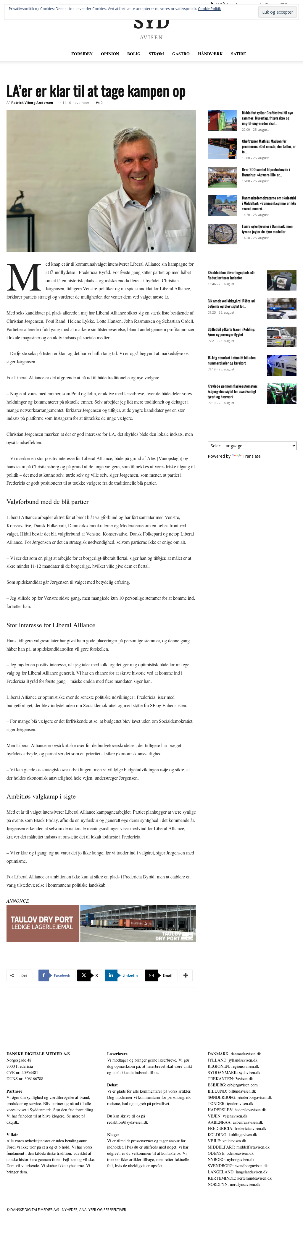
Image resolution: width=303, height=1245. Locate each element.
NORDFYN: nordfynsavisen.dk (234, 1184)
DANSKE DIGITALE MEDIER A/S (38, 1054)
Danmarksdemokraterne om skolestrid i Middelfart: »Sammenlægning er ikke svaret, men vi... (269, 203)
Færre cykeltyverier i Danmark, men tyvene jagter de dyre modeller (267, 229)
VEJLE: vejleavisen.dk (227, 1141)
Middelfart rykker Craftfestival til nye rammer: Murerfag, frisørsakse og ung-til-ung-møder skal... (267, 118)
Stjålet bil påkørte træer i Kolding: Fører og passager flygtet (231, 332)
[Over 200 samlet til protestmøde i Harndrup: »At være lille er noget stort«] (222, 177)
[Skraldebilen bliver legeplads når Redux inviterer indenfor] (281, 280)
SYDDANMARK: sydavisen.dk (234, 1072)
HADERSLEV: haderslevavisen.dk (237, 1109)
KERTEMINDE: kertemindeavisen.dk (240, 1178)
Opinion (110, 54)
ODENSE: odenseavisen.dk (231, 1153)
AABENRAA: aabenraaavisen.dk (235, 1122)
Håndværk (210, 54)
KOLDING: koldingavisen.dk (232, 1134)
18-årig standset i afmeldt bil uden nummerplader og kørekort (232, 360)
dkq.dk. (13, 1122)
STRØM (156, 54)
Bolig (134, 54)
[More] (186, 975)
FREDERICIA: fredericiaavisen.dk (237, 1128)
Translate (252, 456)
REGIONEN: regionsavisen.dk (233, 1066)
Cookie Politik (209, 8)
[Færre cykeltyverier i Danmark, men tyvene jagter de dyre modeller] (222, 234)
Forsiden (82, 54)
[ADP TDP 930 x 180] (101, 923)
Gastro (181, 54)
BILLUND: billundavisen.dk (232, 1091)
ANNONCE (18, 901)
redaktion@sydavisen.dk (127, 1122)
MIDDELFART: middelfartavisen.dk (239, 1147)
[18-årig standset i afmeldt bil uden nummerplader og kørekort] (281, 365)
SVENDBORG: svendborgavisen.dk (238, 1165)
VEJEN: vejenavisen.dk (227, 1116)
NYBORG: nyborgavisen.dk (231, 1159)
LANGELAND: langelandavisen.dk (237, 1172)
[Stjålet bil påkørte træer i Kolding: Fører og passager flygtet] (281, 337)
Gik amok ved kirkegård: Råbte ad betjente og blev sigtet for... (231, 303)
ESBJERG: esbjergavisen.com (233, 1085)
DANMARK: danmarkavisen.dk (234, 1054)
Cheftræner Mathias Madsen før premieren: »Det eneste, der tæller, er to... (269, 146)
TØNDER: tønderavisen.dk (230, 1103)
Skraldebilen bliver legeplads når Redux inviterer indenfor (231, 275)
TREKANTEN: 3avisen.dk (230, 1078)
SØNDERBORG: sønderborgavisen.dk (240, 1097)
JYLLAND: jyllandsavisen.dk (232, 1060)
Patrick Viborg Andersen (32, 102)
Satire (238, 54)
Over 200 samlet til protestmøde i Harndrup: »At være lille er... (266, 172)
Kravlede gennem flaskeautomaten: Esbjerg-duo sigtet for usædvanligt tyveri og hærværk (233, 391)
